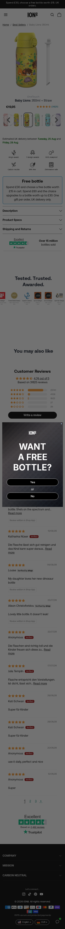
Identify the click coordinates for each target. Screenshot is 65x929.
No (32, 496)
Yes (32, 482)
